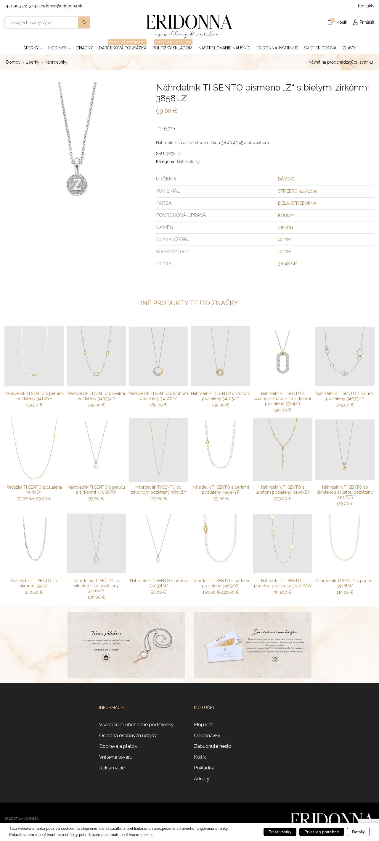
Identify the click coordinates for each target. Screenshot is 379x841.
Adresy (201, 779)
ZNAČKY (84, 48)
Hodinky (57, 48)
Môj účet (203, 724)
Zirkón (285, 227)
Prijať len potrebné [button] (321, 831)
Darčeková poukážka (123, 46)
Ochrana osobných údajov (128, 735)
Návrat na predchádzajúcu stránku (341, 62)
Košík (200, 757)
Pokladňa (204, 768)
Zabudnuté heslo (212, 746)
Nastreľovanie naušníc (224, 48)
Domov (13, 62)
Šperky (31, 48)
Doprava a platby (118, 746)
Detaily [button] (358, 831)
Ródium (286, 215)
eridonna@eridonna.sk (60, 6)
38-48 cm (288, 263)
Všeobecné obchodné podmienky (136, 724)
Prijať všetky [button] (280, 831)
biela (283, 203)
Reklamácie (112, 768)
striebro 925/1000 (298, 191)
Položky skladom (172, 46)
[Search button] (84, 22)
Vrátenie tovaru (115, 757)
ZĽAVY (349, 48)
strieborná (303, 203)
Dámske (286, 179)
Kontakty (366, 6)
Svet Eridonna (320, 48)
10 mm (284, 239)
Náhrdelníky (56, 62)
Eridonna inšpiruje (277, 48)
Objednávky (207, 735)
